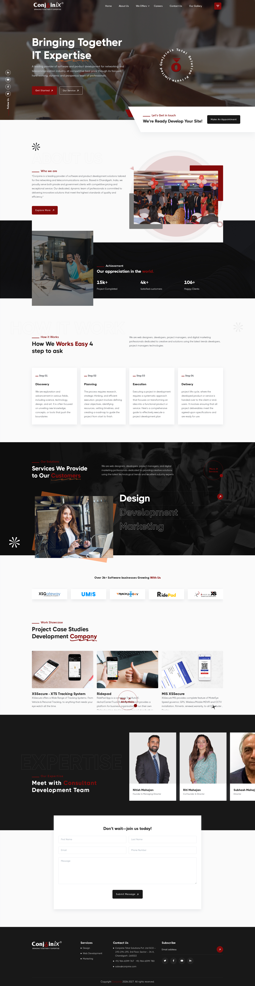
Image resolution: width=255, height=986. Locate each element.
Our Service (69, 90)
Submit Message (126, 894)
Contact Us (176, 6)
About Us (124, 6)
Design (135, 498)
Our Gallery (195, 6)
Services (213, 470)
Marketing (142, 526)
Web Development (92, 953)
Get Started (42, 90)
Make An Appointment (224, 119)
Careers (158, 6)
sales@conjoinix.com (125, 966)
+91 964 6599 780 (145, 961)
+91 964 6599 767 (124, 961)
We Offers (141, 6)
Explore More (43, 210)
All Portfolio (127, 700)
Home (108, 6)
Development (149, 512)
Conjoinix (117, 981)
